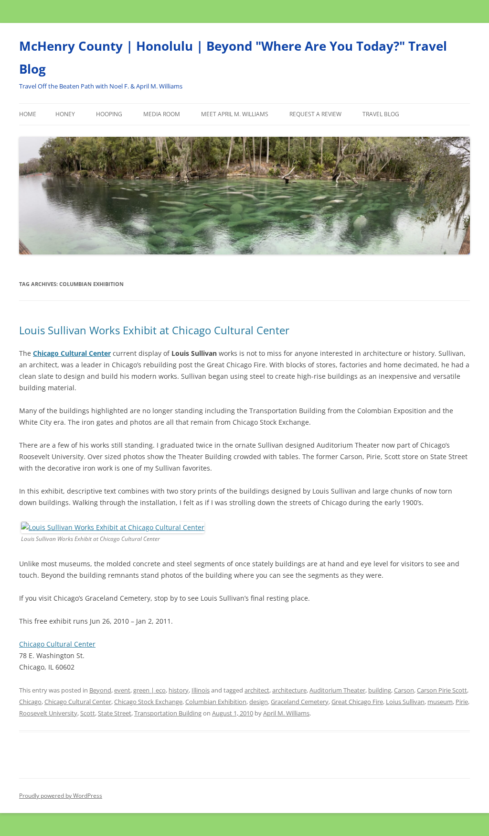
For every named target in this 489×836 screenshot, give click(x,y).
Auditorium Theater (337, 690)
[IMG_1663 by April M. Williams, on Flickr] (112, 527)
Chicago (30, 701)
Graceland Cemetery (300, 701)
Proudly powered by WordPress (60, 796)
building (379, 690)
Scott (87, 713)
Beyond (100, 690)
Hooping (109, 114)
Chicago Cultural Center (72, 353)
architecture (289, 690)
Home (27, 114)
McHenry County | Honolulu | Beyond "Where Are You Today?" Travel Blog (233, 57)
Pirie (462, 701)
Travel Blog (380, 114)
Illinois (200, 690)
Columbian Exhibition (215, 701)
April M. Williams (286, 713)
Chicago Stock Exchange (148, 701)
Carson (404, 690)
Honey (65, 114)
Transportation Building (168, 713)
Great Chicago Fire (357, 701)
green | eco (149, 690)
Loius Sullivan (405, 701)
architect (256, 690)
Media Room (161, 114)
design (258, 701)
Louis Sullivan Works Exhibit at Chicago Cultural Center (154, 330)
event (122, 690)
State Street (114, 713)
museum (440, 701)
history (179, 690)
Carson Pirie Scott (442, 690)
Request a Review (315, 114)
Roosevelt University (48, 713)
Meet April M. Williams (234, 114)
